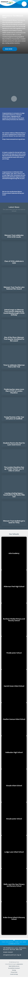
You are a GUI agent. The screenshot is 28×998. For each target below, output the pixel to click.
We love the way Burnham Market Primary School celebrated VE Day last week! (13, 193)
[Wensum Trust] (7, 2)
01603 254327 (8, 952)
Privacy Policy (14, 972)
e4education (20, 964)
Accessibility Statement (14, 968)
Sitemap (14, 970)
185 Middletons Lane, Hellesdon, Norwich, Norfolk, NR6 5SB (14, 948)
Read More (8, 49)
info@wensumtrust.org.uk (12, 955)
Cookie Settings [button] (14, 974)
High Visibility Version (14, 966)
